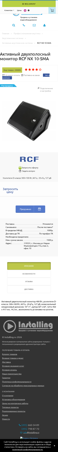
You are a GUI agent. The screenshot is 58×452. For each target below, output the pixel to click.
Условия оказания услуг (13, 366)
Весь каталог (30, 4)
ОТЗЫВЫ (29, 281)
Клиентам (9, 10)
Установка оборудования (13, 399)
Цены (19, 10)
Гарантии (6, 377)
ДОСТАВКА (28, 289)
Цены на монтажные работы (15, 403)
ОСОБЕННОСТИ (28, 274)
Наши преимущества (11, 373)
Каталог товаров (9, 354)
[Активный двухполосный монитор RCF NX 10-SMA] (29, 121)
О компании (7, 395)
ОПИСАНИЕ (29, 266)
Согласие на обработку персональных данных (23, 385)
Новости (6, 419)
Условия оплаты (9, 370)
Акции (5, 415)
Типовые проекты (10, 407)
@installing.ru (31, 432)
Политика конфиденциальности (16, 381)
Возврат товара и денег (13, 358)
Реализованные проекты (13, 411)
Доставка (6, 362)
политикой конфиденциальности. (27, 449)
